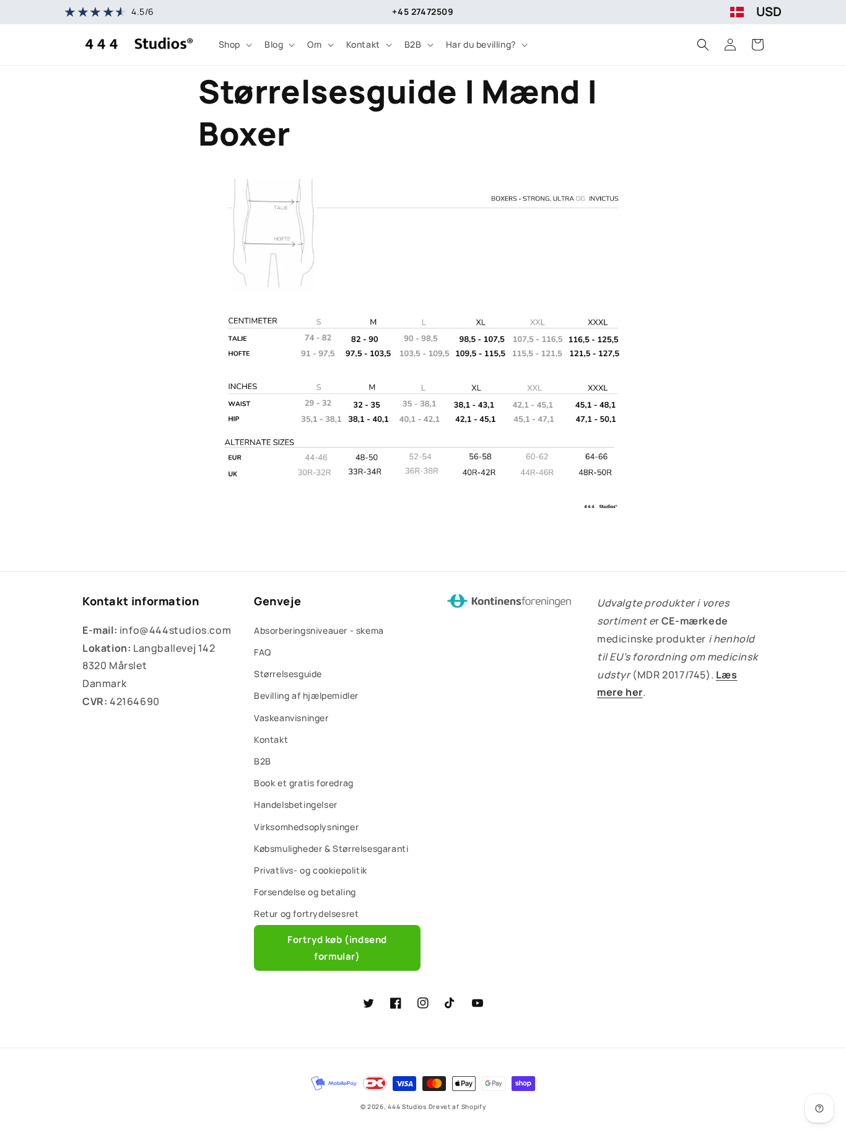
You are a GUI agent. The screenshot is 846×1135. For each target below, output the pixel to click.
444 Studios (407, 1106)
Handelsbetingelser (296, 804)
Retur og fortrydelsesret (306, 913)
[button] (234, 45)
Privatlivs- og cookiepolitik (310, 870)
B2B (262, 761)
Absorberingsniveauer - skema (319, 630)
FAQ (262, 652)
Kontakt (271, 739)
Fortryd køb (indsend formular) (337, 948)
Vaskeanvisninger (291, 718)
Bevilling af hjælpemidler (306, 695)
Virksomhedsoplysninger (306, 827)
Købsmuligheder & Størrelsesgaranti (331, 848)
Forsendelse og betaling (305, 892)
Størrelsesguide (288, 674)
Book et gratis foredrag (304, 783)
